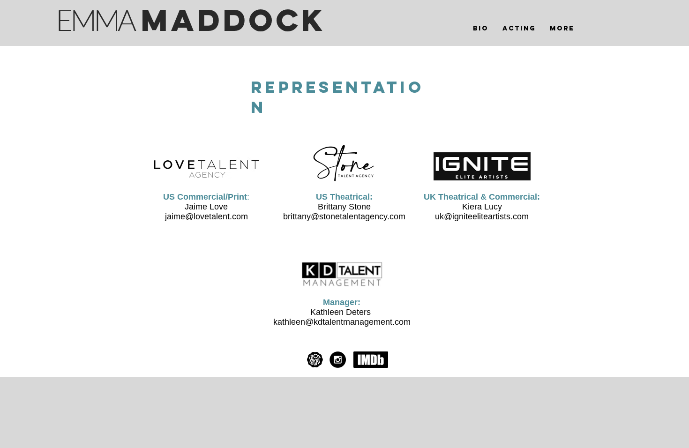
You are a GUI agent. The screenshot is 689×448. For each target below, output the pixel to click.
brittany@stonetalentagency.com (344, 216)
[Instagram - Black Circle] (338, 359)
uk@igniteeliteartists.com (482, 216)
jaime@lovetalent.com (206, 216)
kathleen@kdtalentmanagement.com (342, 322)
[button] (519, 29)
